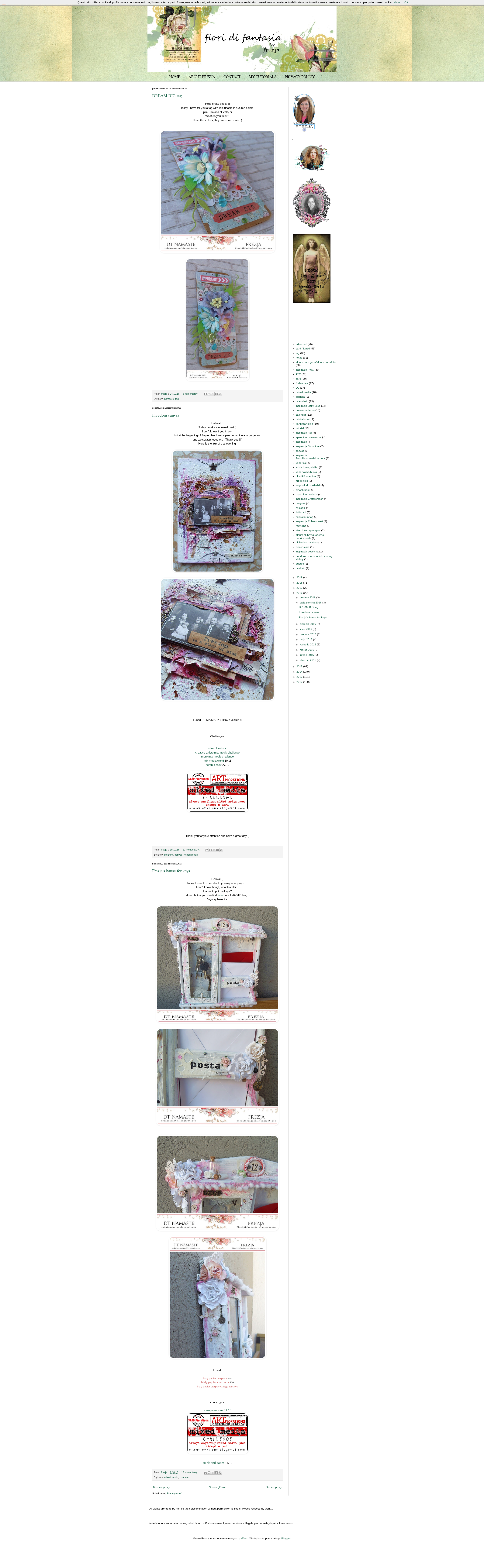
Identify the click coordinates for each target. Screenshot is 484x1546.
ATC (298, 374)
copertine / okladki (306, 494)
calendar (301, 414)
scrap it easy (214, 764)
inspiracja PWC (305, 369)
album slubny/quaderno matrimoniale (310, 536)
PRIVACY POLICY (300, 76)
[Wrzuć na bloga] (209, 394)
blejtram (168, 855)
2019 (299, 577)
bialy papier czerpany (215, 1378)
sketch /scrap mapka (308, 530)
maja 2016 (306, 639)
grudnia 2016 (308, 597)
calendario (302, 401)
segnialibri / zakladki (308, 485)
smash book (303, 489)
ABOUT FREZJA (201, 76)
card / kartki (303, 348)
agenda (300, 396)
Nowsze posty (161, 1487)
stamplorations (217, 748)
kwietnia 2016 (308, 644)
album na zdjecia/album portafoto (316, 362)
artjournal (301, 343)
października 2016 (311, 602)
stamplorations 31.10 (217, 1410)
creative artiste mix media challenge (217, 752)
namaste (169, 399)
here (220, 895)
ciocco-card (302, 546)
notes (299, 357)
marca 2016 (307, 649)
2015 (299, 666)
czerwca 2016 (308, 634)
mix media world (214, 760)
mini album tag (304, 516)
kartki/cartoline (304, 423)
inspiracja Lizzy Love (308, 405)
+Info (397, 2)
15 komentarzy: (190, 1472)
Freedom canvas (165, 415)
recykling (301, 525)
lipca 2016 (306, 628)
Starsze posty (273, 1487)
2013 (299, 676)
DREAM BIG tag (167, 95)
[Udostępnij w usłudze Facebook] (216, 394)
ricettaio (300, 568)
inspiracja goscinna (307, 551)
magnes (300, 503)
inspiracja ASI (304, 432)
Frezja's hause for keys (171, 870)
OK (406, 2)
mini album (302, 419)
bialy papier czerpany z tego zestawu (217, 1386)
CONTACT (231, 76)
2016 (299, 592)
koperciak (301, 462)
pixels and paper (213, 1463)
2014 (299, 671)
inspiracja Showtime (308, 446)
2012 (299, 681)
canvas (178, 855)
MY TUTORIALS (262, 76)
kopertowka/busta (306, 471)
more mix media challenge (217, 756)
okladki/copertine (306, 476)
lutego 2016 (307, 654)
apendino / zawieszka (308, 437)
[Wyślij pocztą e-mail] (205, 394)
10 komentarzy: (191, 849)
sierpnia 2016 (308, 623)
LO (297, 387)
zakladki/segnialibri (307, 467)
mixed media (191, 855)
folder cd (301, 512)
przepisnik (302, 480)
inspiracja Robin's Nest (309, 521)
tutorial (300, 428)
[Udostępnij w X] (213, 394)
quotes (300, 563)
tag (177, 399)
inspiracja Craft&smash (309, 498)
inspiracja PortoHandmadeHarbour (310, 457)
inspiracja (301, 441)
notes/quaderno (305, 410)
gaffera (243, 1538)
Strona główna (217, 1487)
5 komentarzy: (191, 394)
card (298, 378)
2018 (299, 582)
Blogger (285, 1538)
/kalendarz (302, 383)
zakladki (300, 507)
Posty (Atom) (174, 1493)
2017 (299, 587)
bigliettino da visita (307, 542)
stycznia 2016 (308, 659)
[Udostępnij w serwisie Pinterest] (220, 394)
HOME (174, 76)
